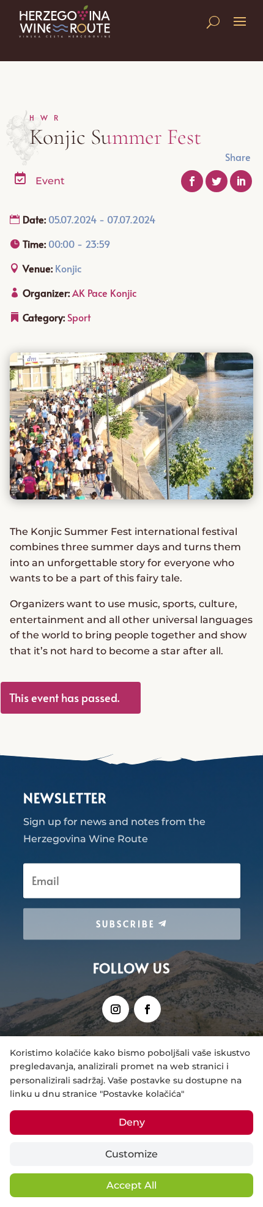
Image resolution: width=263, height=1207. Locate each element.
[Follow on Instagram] (115, 1008)
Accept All (131, 1185)
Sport (79, 317)
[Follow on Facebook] (147, 1008)
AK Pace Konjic (104, 292)
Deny (132, 1122)
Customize (131, 1154)
